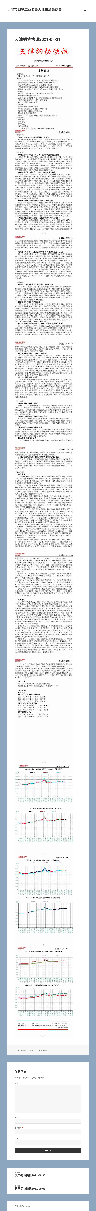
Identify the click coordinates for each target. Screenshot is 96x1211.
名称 (17, 1117)
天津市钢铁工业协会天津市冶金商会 (34, 9)
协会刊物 (44, 1050)
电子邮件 (19, 1128)
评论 (16, 1083)
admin (34, 1050)
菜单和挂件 (85, 11)
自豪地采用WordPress (23, 1206)
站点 (16, 1138)
